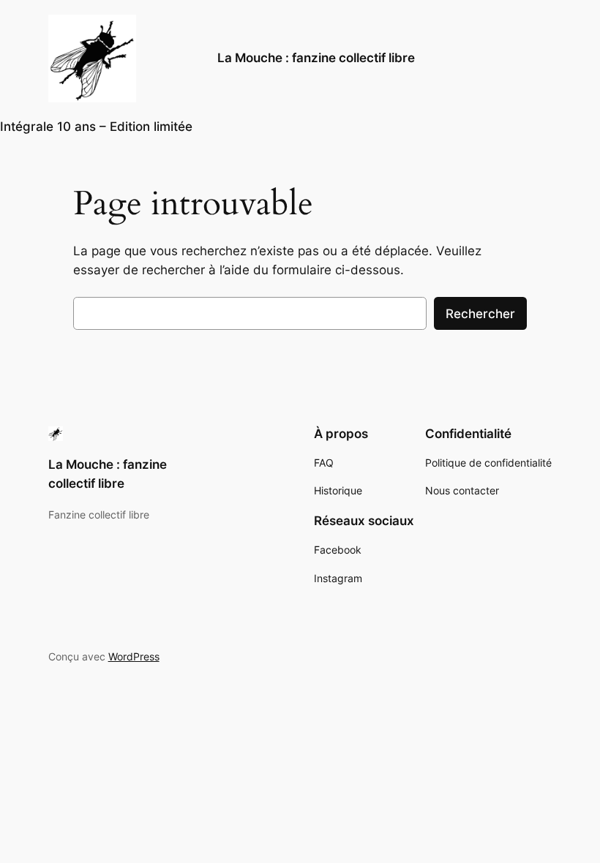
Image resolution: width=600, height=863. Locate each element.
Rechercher (480, 313)
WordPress (134, 656)
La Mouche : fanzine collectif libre (316, 57)
